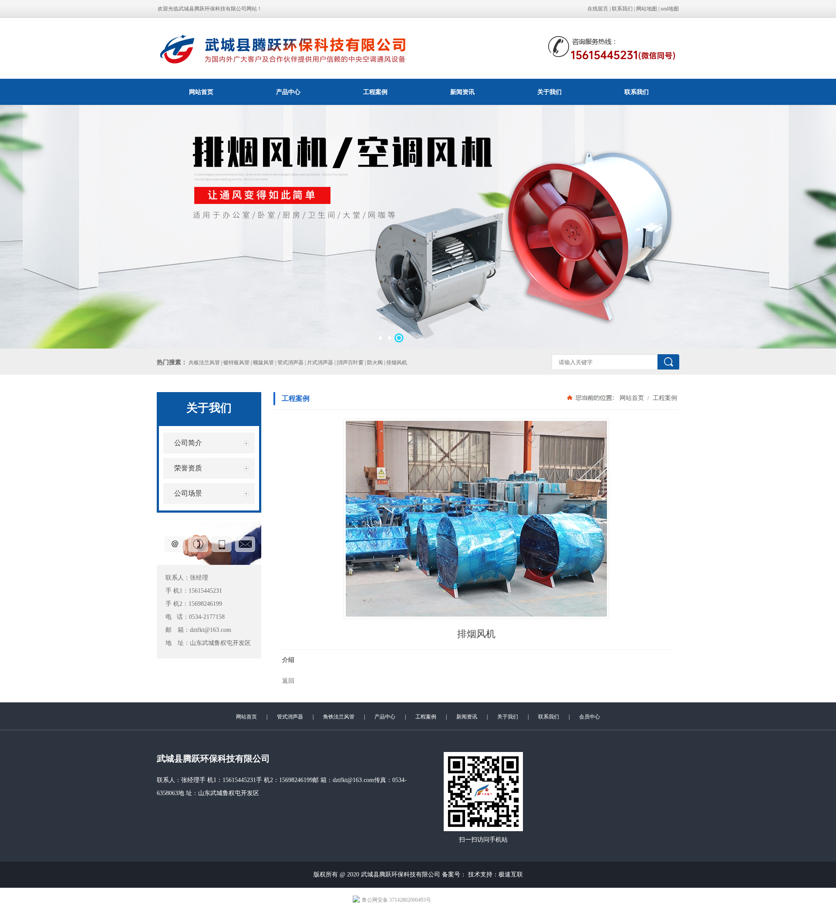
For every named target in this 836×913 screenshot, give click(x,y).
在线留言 (597, 9)
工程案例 (375, 91)
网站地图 (646, 9)
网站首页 (201, 91)
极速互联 (511, 874)
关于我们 (549, 91)
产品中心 (288, 91)
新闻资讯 (462, 91)
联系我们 (622, 9)
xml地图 (670, 9)
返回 (288, 680)
